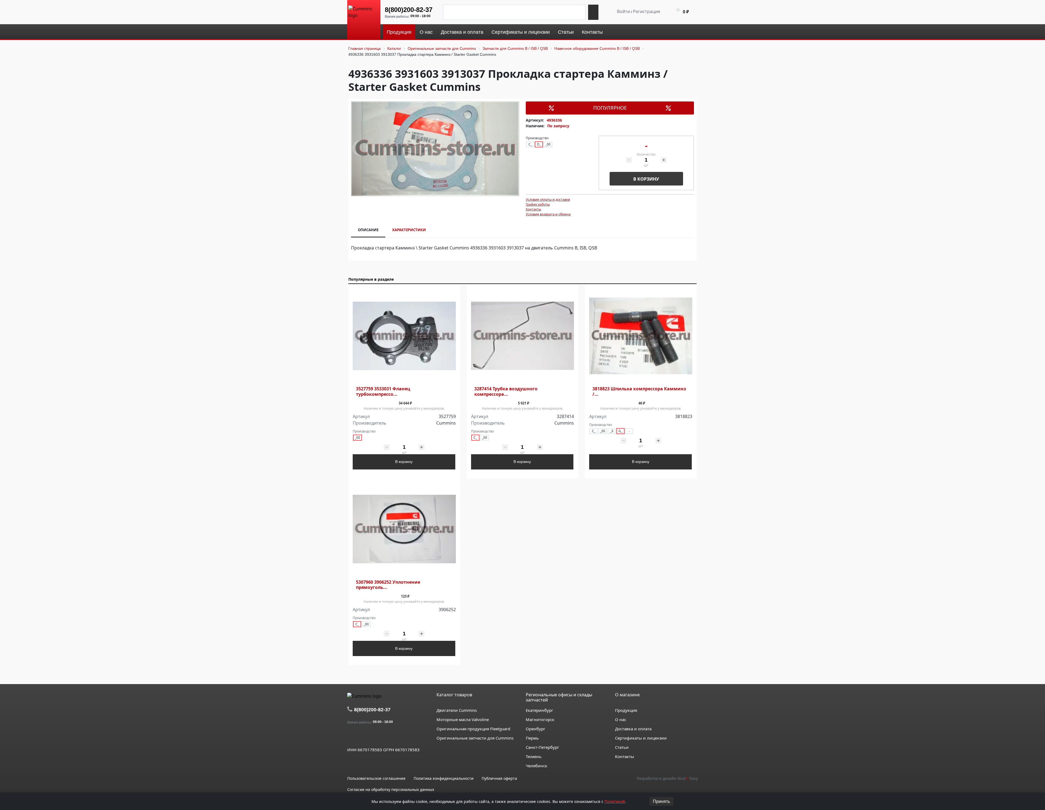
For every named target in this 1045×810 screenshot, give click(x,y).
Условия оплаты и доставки (548, 199)
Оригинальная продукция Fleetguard (473, 728)
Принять (661, 801)
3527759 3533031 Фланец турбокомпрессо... (383, 391)
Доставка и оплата (633, 728)
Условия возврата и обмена (548, 214)
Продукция (626, 710)
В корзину (646, 179)
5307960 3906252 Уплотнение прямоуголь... (388, 585)
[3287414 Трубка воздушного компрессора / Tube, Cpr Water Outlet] (522, 336)
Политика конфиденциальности (444, 778)
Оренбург (535, 728)
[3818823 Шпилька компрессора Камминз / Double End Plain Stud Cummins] (640, 336)
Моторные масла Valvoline (463, 719)
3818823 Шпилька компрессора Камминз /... (639, 391)
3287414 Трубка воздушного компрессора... (505, 391)
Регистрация (646, 11)
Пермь (532, 738)
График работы (538, 204)
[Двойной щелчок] (351, 737)
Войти (623, 11)
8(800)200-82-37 (408, 9)
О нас (620, 719)
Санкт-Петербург (542, 747)
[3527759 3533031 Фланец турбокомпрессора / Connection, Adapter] (404, 336)
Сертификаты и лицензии (641, 738)
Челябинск (536, 765)
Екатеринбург (539, 710)
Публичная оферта (499, 778)
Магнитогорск (540, 719)
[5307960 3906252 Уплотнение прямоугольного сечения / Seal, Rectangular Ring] (404, 529)
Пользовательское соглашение (376, 778)
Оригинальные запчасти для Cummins (475, 738)
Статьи (622, 747)
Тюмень (534, 756)
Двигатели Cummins (457, 710)
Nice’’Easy (687, 778)
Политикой (614, 801)
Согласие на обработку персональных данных (390, 789)
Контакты (533, 209)
